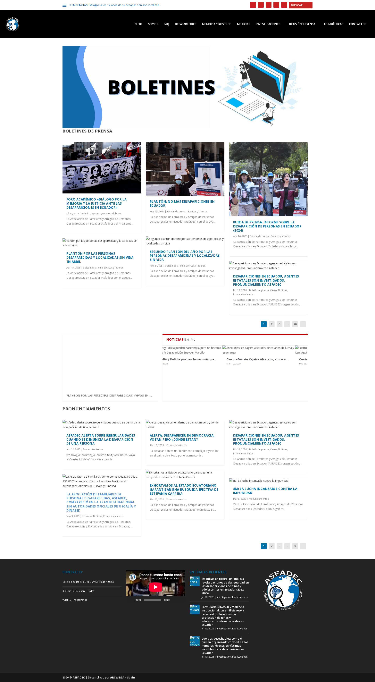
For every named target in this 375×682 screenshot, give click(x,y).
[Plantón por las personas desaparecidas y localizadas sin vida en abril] (101, 243)
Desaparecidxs (185, 24)
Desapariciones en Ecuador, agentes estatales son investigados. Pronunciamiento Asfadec (266, 280)
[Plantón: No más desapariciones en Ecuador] (185, 169)
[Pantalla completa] (180, 600)
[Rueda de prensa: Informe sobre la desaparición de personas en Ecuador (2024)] (268, 179)
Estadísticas (333, 24)
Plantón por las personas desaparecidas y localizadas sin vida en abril (99, 257)
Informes (87, 516)
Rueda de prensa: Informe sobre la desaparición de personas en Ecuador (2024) (267, 226)
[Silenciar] (174, 600)
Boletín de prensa (91, 213)
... (287, 324)
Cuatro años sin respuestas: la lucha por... (271, 359)
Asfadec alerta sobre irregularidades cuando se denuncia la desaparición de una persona (100, 439)
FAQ (166, 24)
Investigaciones (268, 24)
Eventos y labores (112, 213)
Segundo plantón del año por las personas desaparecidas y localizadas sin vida (185, 256)
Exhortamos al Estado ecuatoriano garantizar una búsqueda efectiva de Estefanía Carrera (184, 489)
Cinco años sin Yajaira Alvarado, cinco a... (197, 359)
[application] (155, 587)
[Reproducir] (131, 600)
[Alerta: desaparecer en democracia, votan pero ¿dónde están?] (185, 425)
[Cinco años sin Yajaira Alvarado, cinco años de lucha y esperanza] (198, 350)
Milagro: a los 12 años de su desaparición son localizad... (125, 5)
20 (295, 324)
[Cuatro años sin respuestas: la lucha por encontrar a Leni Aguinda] (271, 350)
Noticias (243, 24)
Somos (153, 24)
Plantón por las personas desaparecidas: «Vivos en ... (109, 395)
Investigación (224, 597)
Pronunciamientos (243, 294)
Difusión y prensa (302, 24)
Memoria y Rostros (216, 24)
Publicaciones (239, 597)
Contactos (357, 24)
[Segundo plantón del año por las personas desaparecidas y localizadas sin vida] (185, 241)
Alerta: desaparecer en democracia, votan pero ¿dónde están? (182, 437)
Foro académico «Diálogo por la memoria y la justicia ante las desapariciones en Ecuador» (96, 203)
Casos (273, 290)
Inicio (138, 24)
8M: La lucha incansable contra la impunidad (265, 491)
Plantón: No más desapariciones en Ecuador (182, 203)
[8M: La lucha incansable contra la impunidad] (268, 480)
